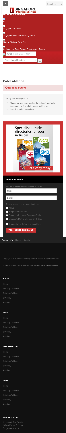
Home (18, 239)
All (4, 21)
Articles (6, 302)
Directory (7, 297)
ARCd (11, 207)
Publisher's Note (10, 293)
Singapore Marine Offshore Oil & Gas (25, 218)
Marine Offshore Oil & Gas (15, 42)
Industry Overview (11, 288)
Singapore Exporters (12, 28)
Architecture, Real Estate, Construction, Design (24, 49)
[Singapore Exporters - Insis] (23, 7)
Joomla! (6, 265)
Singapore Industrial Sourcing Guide (19, 35)
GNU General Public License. (47, 265)
